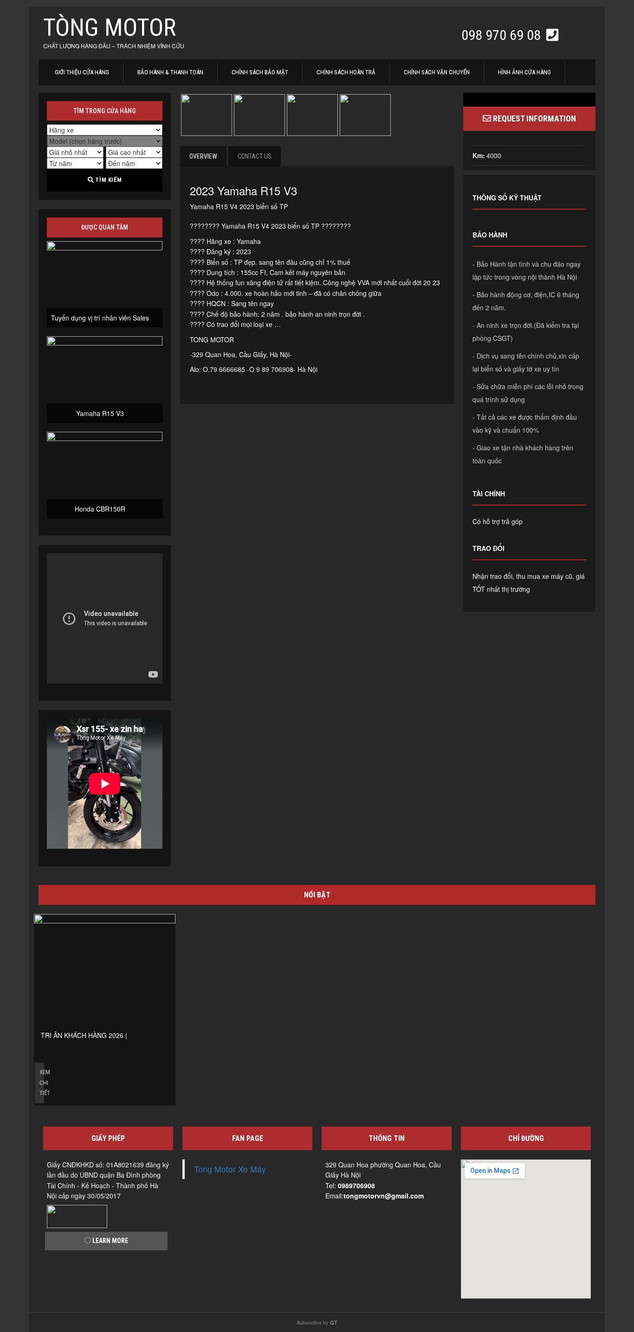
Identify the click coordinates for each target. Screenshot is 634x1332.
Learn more (109, 1240)
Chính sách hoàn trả (346, 72)
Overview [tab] (203, 156)
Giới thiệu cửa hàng (82, 72)
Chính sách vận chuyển (437, 72)
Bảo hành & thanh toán (170, 72)
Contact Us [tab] (255, 156)
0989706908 (356, 1185)
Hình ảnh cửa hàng (524, 72)
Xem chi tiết (41, 1082)
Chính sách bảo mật (260, 72)
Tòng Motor (109, 27)
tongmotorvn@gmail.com (383, 1195)
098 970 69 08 (502, 35)
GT (333, 1322)
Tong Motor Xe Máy (230, 1169)
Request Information (533, 118)
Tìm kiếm (108, 179)
